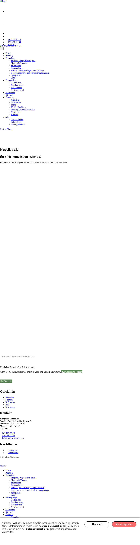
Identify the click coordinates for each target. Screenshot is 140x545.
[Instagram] (12, 25)
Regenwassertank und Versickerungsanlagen (30, 73)
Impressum (12, 450)
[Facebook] (12, 11)
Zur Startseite (6, 381)
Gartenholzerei (17, 90)
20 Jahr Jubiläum (18, 107)
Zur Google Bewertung (72, 372)
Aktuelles (15, 100)
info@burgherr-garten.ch (13, 438)
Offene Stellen (17, 119)
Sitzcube (9, 95)
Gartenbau (9, 58)
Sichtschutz (16, 65)
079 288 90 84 (8, 435)
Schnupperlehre (17, 124)
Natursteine (10, 92)
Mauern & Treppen (19, 63)
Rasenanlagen (17, 68)
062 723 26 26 (8, 433)
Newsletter (15, 112)
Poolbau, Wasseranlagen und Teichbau (27, 70)
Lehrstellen (16, 122)
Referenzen (16, 102)
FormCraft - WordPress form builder (17, 356)
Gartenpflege (11, 80)
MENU (3, 466)
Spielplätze (15, 75)
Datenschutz (13, 452)
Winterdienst (16, 87)
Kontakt (14, 114)
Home (8, 53)
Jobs (7, 117)
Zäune (13, 78)
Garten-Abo (16, 83)
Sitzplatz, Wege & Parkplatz (23, 60)
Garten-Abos (5, 129)
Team (13, 105)
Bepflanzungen (17, 85)
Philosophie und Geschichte (23, 110)
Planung (9, 56)
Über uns (9, 97)
